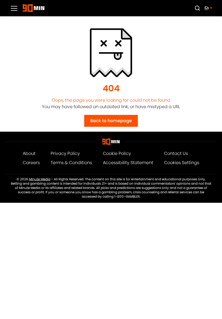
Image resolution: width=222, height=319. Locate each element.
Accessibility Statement (128, 163)
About (29, 153)
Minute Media (39, 179)
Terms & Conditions (71, 163)
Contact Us (176, 153)
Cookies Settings (181, 163)
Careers (31, 163)
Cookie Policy (117, 153)
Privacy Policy (65, 153)
